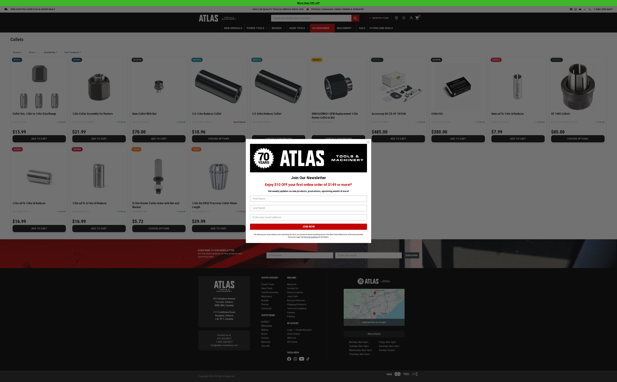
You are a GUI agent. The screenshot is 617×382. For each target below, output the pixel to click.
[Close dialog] (368, 142)
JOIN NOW (308, 226)
